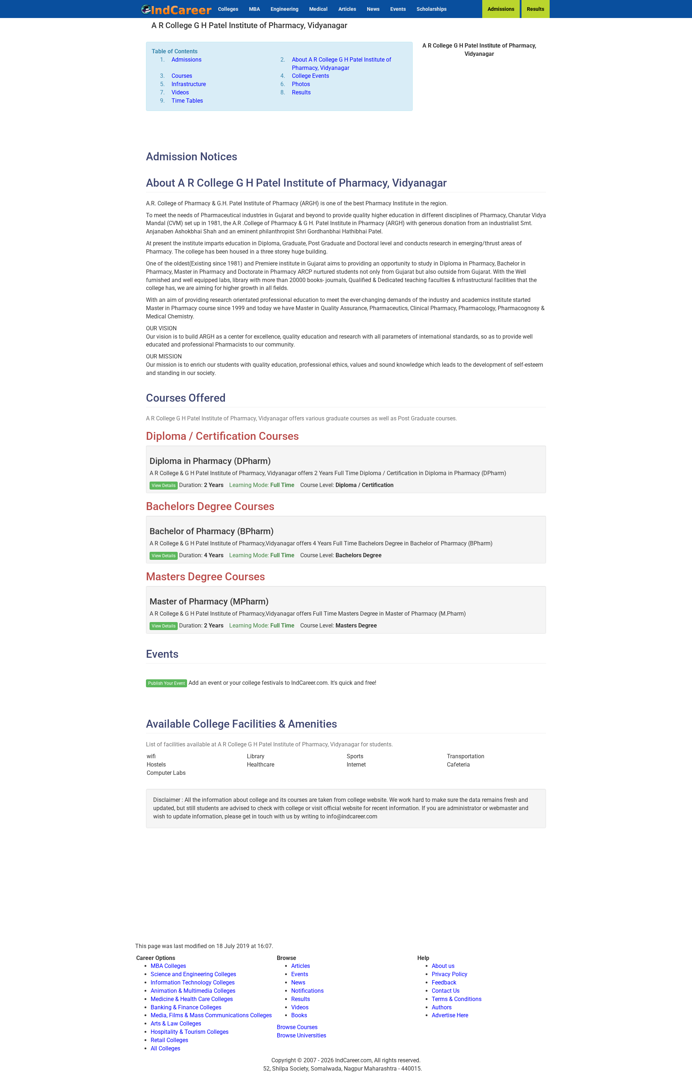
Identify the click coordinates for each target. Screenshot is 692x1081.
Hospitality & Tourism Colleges (190, 1031)
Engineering (284, 9)
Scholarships (432, 9)
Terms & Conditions (457, 999)
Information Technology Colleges (193, 982)
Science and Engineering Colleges (193, 974)
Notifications (307, 990)
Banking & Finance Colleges (186, 1007)
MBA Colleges (168, 965)
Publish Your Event (166, 683)
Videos (180, 92)
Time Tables (187, 100)
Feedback (444, 982)
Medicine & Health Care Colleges (192, 999)
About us (443, 965)
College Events (310, 75)
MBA (254, 9)
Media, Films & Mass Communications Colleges (211, 1015)
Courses (182, 75)
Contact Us (446, 990)
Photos (301, 84)
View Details (164, 485)
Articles (347, 9)
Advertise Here (450, 1015)
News (373, 9)
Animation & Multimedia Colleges (193, 990)
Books (299, 1015)
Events (398, 9)
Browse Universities (301, 1035)
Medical (318, 9)
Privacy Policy (449, 974)
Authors (442, 1007)
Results (535, 9)
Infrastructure (189, 84)
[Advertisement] (479, 116)
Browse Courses (297, 1027)
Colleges (228, 9)
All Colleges (165, 1048)
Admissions (501, 9)
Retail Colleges (169, 1040)
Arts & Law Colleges (176, 1023)
